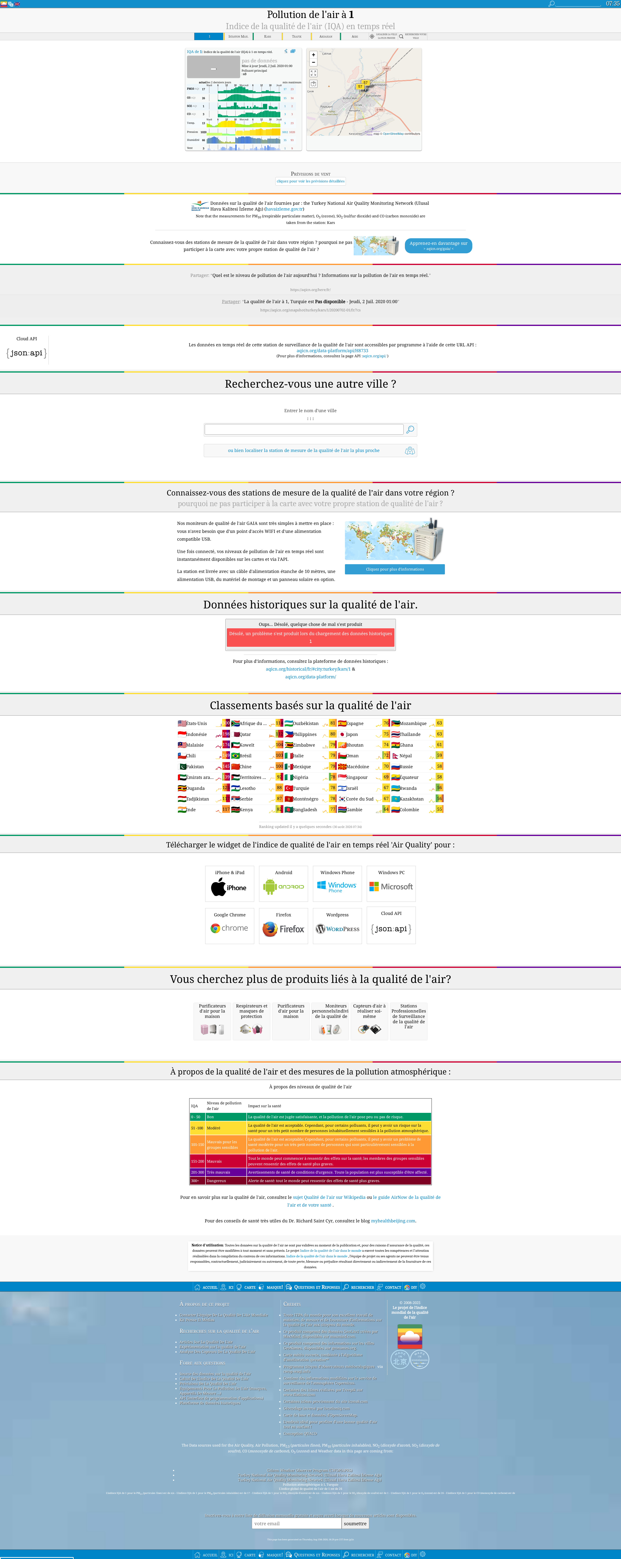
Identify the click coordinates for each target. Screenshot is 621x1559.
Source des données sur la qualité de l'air (215, 1373)
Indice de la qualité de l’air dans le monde (317, 1256)
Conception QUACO (300, 1433)
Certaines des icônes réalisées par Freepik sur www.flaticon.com (323, 1392)
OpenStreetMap (393, 133)
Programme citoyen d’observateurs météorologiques (329, 1366)
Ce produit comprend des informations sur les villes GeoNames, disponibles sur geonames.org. (328, 1345)
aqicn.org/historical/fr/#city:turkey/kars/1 (308, 669)
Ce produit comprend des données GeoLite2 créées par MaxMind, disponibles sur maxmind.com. (330, 1334)
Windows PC (391, 872)
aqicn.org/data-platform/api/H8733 (332, 350)
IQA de (194, 51)
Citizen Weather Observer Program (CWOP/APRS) (309, 1470)
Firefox (283, 915)
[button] (365, 86)
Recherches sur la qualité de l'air (219, 1331)
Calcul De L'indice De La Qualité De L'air (214, 1378)
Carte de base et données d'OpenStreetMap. (320, 1415)
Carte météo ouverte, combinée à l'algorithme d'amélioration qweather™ (322, 1357)
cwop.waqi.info (296, 1371)
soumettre (355, 1523)
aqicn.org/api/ (374, 355)
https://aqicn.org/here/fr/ (310, 289)
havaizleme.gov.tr (284, 209)
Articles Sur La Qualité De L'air (206, 1341)
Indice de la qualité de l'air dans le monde (331, 1250)
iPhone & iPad (230, 872)
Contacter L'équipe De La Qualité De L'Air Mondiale (224, 1314)
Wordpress (337, 915)
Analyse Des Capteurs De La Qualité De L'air (217, 1351)
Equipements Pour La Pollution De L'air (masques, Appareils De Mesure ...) (223, 1391)
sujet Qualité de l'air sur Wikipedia (330, 1197)
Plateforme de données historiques (210, 1402)
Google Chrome (230, 915)
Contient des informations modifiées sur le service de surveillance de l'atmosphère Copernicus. (329, 1380)
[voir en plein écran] (292, 51)
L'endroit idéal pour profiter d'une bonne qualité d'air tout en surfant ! (330, 1424)
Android (283, 872)
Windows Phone (337, 872)
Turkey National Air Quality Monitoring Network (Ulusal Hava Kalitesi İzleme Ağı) (309, 1475)
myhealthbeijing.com (393, 1221)
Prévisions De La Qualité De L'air (208, 1383)
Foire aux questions (202, 1362)
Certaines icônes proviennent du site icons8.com (325, 1401)
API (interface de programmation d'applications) (221, 1398)
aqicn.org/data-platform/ (310, 677)
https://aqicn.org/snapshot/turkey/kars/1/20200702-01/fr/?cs (310, 309)
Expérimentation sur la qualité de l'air (213, 1346)
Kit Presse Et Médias (197, 1319)
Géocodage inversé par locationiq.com (316, 1408)
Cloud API (391, 913)
